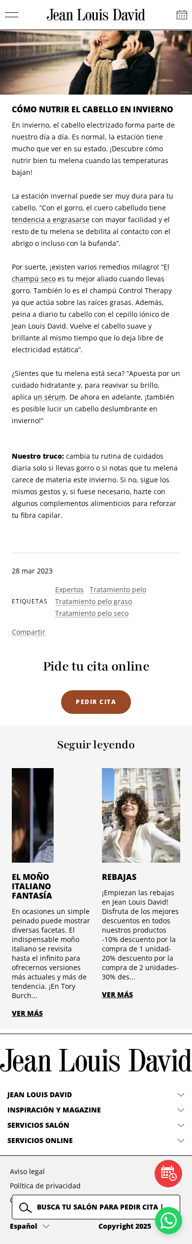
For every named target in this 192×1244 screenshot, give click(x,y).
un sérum (49, 397)
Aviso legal (27, 1171)
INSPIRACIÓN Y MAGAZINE (54, 1109)
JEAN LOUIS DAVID (39, 1094)
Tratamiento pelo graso (93, 601)
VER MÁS (27, 1013)
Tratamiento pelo (118, 589)
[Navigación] (12, 15)
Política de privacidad (45, 1185)
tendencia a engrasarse (51, 219)
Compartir (28, 632)
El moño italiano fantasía (32, 886)
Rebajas (119, 877)
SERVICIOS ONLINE (40, 1140)
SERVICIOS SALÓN (38, 1125)
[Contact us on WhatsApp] (168, 1220)
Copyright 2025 (124, 1226)
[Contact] (182, 15)
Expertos (69, 589)
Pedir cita (96, 702)
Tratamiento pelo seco (91, 613)
